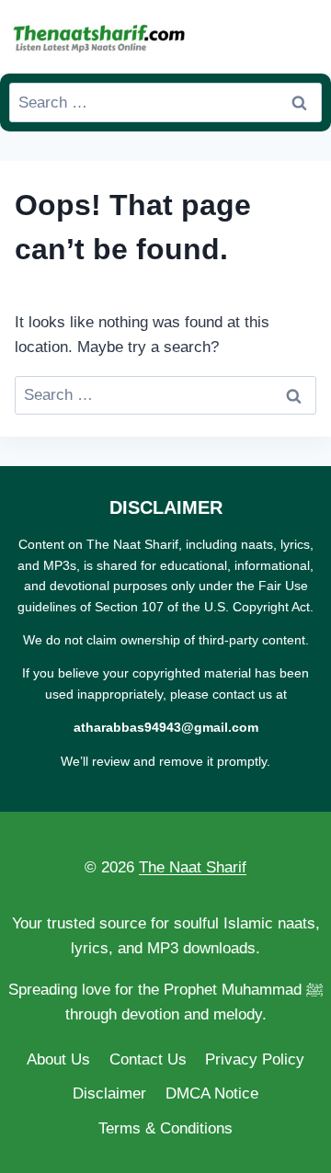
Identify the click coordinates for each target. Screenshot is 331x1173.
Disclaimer (109, 1093)
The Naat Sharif (192, 867)
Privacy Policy (254, 1059)
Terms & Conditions (165, 1128)
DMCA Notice (212, 1093)
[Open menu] (304, 36)
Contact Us (148, 1059)
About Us (58, 1059)
